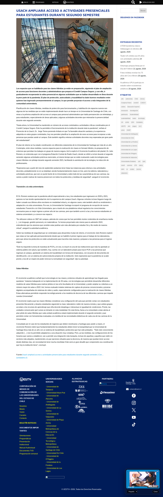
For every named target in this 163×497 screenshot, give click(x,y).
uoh (139, 161)
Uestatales (139, 122)
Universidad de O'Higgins (129, 153)
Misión (22, 409)
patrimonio (124, 114)
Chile (136, 99)
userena (129, 165)
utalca (141, 165)
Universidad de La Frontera (129, 142)
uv (127, 169)
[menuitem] (24, 2)
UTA (135, 165)
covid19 (136, 103)
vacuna (138, 169)
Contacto (23, 418)
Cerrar (156, 491)
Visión (22, 412)
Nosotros (23, 406)
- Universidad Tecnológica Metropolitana (51, 441)
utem (122, 169)
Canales (23, 415)
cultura (123, 107)
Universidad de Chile (127, 138)
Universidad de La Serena (129, 146)
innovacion (124, 110)
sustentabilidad (125, 118)
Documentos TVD (27, 451)
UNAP (129, 130)
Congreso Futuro (126, 103)
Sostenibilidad (134, 114)
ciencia (142, 99)
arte (122, 99)
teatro (134, 118)
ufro (129, 126)
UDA (132, 122)
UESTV (123, 126)
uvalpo (132, 169)
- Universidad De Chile (55, 453)
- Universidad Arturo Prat (55, 393)
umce (123, 130)
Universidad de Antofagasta (129, 134)
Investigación (134, 110)
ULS (140, 126)
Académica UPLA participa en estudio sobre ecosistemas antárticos (132, 86)
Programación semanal (29, 454)
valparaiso (124, 173)
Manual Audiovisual (27, 448)
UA (122, 122)
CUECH (143, 103)
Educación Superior (133, 107)
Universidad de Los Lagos (129, 149)
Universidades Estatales (128, 161)
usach (123, 165)
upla (144, 161)
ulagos (134, 126)
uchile (127, 122)
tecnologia (141, 118)
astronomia (129, 99)
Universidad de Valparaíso (129, 157)
